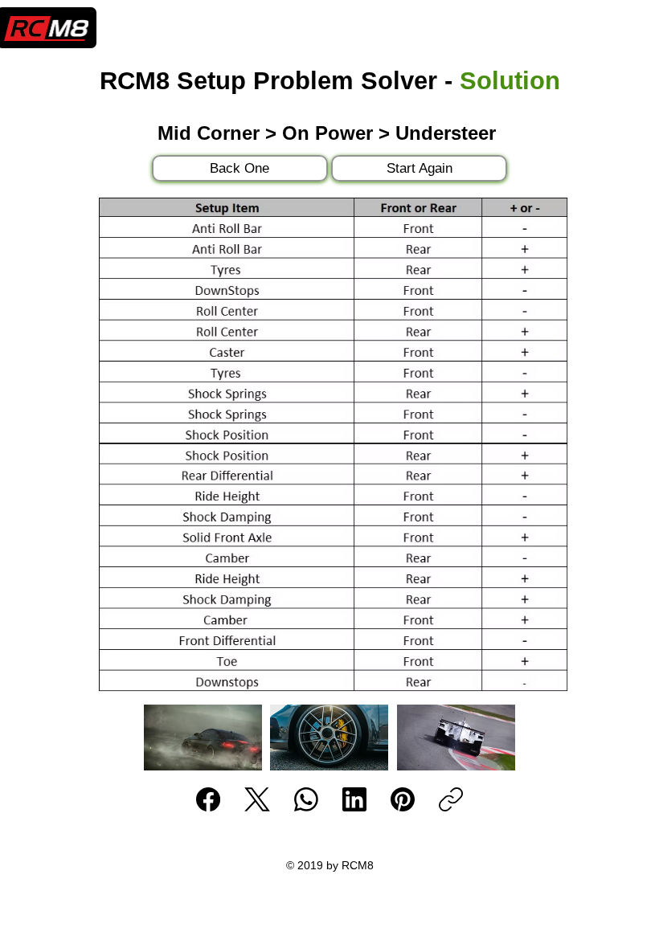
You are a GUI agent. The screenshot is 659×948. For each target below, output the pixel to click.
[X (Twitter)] (257, 799)
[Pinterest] (403, 799)
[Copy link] (451, 799)
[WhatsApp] (306, 799)
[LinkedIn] (354, 799)
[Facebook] (208, 799)
